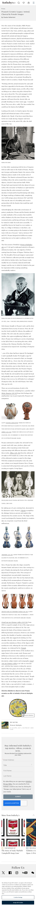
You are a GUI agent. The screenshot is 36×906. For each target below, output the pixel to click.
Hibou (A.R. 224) (15, 453)
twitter (3, 872)
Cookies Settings (18, 897)
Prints (3, 8)
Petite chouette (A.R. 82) (9, 393)
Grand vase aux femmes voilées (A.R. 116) (14, 622)
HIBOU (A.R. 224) (6, 432)
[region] (18, 891)
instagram (16, 872)
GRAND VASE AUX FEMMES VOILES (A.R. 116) (14, 611)
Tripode (23, 510)
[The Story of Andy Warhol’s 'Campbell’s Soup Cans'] (13, 833)
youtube (25, 873)
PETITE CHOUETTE (12, 423)
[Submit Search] (19, 3)
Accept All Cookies (18, 902)
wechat (32, 872)
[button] (18, 815)
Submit (18, 796)
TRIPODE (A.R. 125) (7, 555)
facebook (10, 872)
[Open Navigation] (34, 2)
